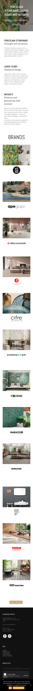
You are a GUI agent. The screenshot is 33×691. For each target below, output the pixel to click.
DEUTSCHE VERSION (7, 656)
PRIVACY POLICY (6, 652)
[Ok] (31, 685)
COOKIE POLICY (6, 653)
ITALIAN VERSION (7, 654)
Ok (10, 688)
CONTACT (5, 650)
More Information (18, 688)
